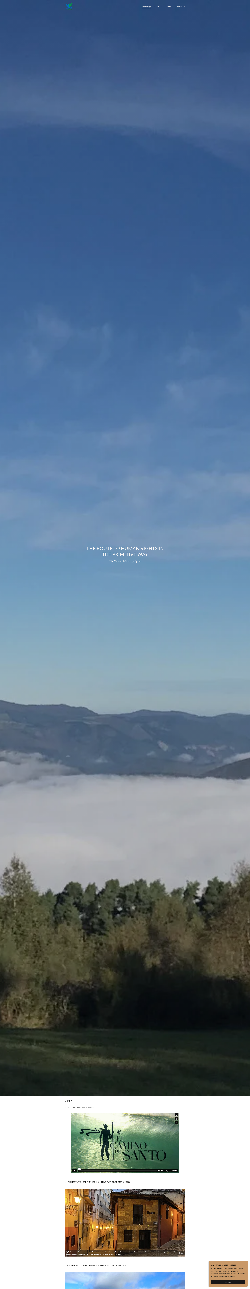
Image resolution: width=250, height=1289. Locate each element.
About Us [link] (158, 7)
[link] (69, 6)
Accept (228, 1282)
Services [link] (169, 7)
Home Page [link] (146, 7)
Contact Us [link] (180, 7)
